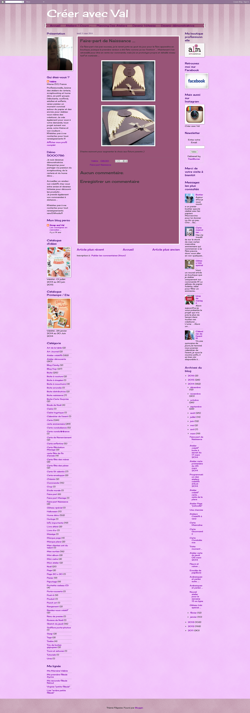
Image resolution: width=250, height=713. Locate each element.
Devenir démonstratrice (177, 25)
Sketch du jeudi (55, 624)
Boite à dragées (55, 380)
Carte (50, 420)
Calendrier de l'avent (57, 416)
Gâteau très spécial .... (199, 264)
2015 (191, 380)
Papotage (52, 582)
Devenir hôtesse (144, 25)
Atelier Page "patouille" (196, 504)
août (193, 413)
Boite (49, 373)
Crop (49, 487)
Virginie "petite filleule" (58, 687)
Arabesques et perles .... (196, 586)
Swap (50, 634)
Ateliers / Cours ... (78, 25)
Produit (51, 599)
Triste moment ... (196, 547)
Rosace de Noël (55, 620)
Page (49, 570)
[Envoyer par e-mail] (116, 161)
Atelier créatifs (54, 355)
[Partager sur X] (121, 161)
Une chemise (196, 510)
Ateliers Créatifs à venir (196, 516)
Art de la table (54, 348)
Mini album (53, 555)
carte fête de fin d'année (55, 454)
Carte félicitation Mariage (55, 448)
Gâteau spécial (54, 508)
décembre (195, 387)
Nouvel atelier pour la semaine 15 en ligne (196, 596)
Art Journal (53, 351)
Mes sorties (53, 551)
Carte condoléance (57, 428)
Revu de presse (55, 616)
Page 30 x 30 (55, 574)
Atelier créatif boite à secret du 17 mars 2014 (195, 451)
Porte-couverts (55, 591)
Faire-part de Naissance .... (196, 439)
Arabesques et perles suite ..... (196, 579)
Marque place (54, 542)
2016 (191, 376)
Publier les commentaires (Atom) (108, 255)
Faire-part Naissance (100, 165)
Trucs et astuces (55, 651)
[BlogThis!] (119, 161)
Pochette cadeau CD (58, 585)
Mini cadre (52, 559)
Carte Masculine (196, 524)
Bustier (199, 195)
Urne (49, 658)
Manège (51, 534)
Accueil (55, 25)
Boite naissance (55, 395)
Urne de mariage (199, 299)
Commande (53, 483)
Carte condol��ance (58, 431)
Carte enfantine (55, 443)
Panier (50, 578)
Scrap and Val (57, 225)
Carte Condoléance (196, 540)
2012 (191, 626)
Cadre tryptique (55, 412)
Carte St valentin (56, 471)
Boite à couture (55, 376)
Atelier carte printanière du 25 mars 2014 (196, 466)
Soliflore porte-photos (59, 627)
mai (192, 425)
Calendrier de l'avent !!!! (199, 335)
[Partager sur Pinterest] (126, 161)
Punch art (52, 603)
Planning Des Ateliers (112, 25)
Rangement (53, 606)
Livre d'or (52, 530)
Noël (49, 566)
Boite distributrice (56, 391)
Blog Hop (52, 369)
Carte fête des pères (57, 465)
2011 (191, 630)
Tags (49, 637)
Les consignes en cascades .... (58, 228)
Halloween (52, 511)
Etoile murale (54, 490)
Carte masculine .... (199, 230)
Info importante (55, 523)
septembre (195, 406)
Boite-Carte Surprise (58, 399)
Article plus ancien (166, 249)
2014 (191, 384)
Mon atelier (53, 563)
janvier (193, 617)
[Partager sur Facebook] (124, 161)
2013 (191, 622)
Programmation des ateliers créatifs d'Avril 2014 (196, 480)
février (193, 613)
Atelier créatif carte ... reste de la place (196, 495)
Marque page (54, 538)
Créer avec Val (88, 13)
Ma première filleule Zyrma (57, 675)
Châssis (51, 479)
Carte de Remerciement (59, 437)
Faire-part (52, 494)
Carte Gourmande (196, 531)
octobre (194, 400)
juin (192, 421)
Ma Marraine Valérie (57, 671)
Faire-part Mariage (56, 498)
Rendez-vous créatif (57, 610)
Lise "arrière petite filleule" (56, 691)
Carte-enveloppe (55, 475)
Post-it (50, 595)
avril (192, 429)
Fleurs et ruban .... (195, 565)
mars (193, 433)
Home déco (53, 515)
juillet (193, 417)
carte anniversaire (56, 424)
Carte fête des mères (58, 459)
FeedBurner (194, 159)
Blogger (139, 708)
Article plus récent (90, 249)
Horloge (51, 519)
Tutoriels (51, 655)
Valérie (95, 161)
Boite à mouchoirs (56, 384)
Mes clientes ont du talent (57, 546)
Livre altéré (52, 526)
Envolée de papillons (195, 571)
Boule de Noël (54, 405)
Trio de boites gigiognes (54, 646)
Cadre (50, 409)
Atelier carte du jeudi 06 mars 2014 (196, 556)
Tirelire (50, 641)
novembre (195, 394)
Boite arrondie (54, 388)
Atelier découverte (56, 359)
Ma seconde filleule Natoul (57, 682)
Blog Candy (53, 365)
